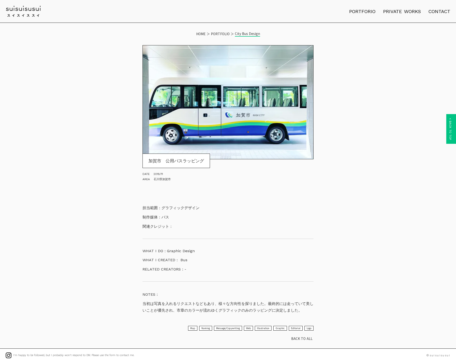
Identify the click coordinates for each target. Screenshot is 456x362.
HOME (201, 34)
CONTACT (439, 11)
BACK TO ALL (302, 338)
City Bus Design (247, 33)
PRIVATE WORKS (402, 11)
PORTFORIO (362, 11)
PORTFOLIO (220, 34)
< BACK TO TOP (450, 129)
